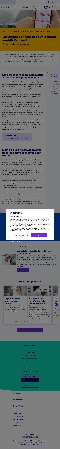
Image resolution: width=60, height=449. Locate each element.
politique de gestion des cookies (23, 228)
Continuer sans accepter (14, 241)
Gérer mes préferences (21, 235)
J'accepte (39, 235)
